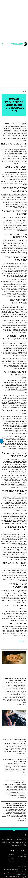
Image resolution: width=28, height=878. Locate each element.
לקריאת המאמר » (21, 704)
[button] (9, 44)
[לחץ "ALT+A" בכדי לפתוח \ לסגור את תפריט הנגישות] (1, 441)
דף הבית (24, 90)
